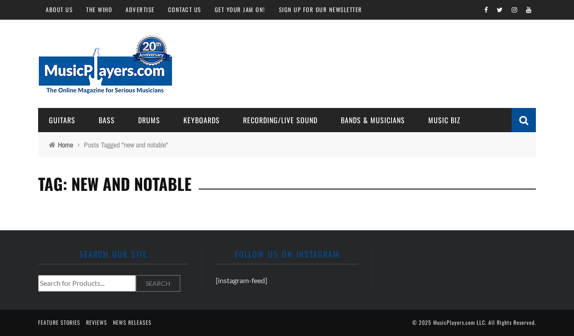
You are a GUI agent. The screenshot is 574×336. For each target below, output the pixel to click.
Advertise (140, 9)
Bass (107, 120)
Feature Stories (59, 322)
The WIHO (99, 9)
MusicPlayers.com (454, 322)
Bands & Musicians (373, 120)
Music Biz (444, 120)
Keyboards (201, 120)
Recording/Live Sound (280, 120)
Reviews (96, 322)
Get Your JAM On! (240, 9)
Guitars (62, 120)
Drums (149, 120)
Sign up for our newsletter (320, 9)
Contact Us (184, 9)
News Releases (132, 322)
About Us (59, 9)
